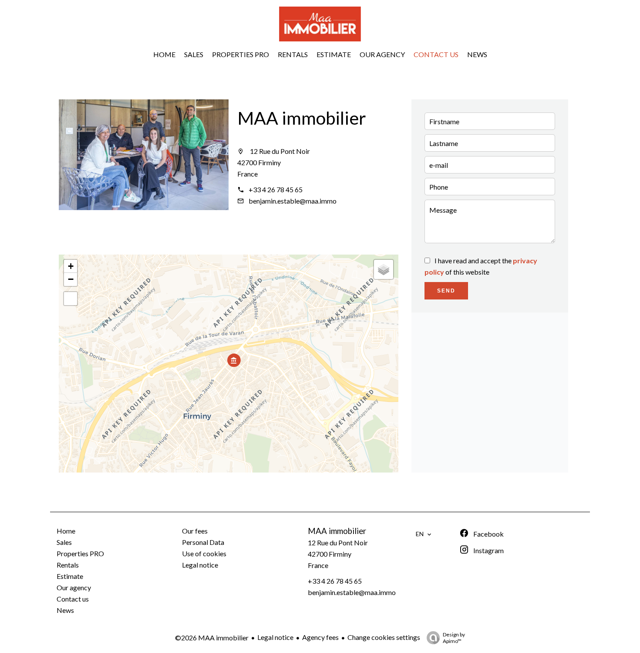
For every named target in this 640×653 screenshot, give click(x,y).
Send (446, 291)
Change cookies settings (383, 637)
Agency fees (320, 637)
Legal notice (275, 637)
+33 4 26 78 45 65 (276, 189)
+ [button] (71, 266)
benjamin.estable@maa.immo (293, 201)
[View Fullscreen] (70, 298)
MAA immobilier (301, 118)
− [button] (71, 279)
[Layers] (383, 269)
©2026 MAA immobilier (212, 637)
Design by (454, 637)
